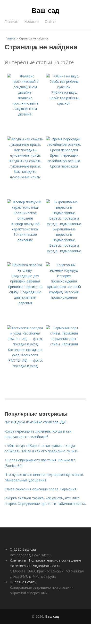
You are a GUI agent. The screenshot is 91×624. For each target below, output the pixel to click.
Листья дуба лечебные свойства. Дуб (35, 422)
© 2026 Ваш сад (23, 549)
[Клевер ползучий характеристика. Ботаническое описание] (25, 218)
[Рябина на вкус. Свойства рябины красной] (64, 87)
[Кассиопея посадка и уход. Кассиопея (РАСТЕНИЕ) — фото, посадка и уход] (25, 344)
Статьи (51, 21)
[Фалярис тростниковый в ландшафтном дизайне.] (25, 92)
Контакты (18, 560)
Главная (11, 21)
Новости (31, 21)
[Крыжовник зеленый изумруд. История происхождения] (64, 281)
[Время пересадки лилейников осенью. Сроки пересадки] (64, 150)
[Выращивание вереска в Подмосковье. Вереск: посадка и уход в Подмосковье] (64, 223)
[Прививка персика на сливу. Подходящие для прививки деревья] (25, 281)
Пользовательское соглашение (55, 560)
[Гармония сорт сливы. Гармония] (64, 333)
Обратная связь (23, 582)
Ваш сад (45, 10)
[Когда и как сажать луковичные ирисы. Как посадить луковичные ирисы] (25, 155)
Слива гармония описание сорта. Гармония (40, 489)
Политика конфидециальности (35, 565)
